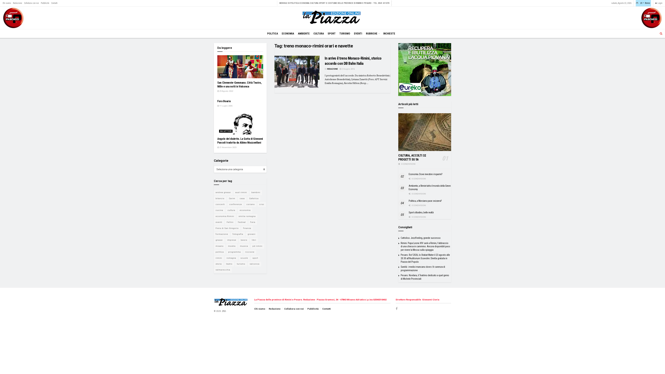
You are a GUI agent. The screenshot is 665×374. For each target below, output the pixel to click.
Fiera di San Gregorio (227, 228)
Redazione (17, 3)
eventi (219, 222)
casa (242, 198)
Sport (332, 33)
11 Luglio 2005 (225, 106)
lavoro (244, 240)
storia (219, 264)
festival (242, 222)
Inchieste (389, 33)
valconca (254, 264)
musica (244, 246)
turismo (241, 264)
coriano (250, 204)
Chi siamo (7, 3)
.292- (223, 311)
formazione (222, 234)
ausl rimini (241, 192)
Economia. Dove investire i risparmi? (425, 174)
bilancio (220, 198)
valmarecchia (223, 270)
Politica (272, 33)
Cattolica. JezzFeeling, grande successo (421, 238)
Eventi (358, 33)
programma (234, 252)
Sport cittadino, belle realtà (421, 212)
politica (220, 252)
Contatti (54, 3)
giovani (251, 234)
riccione (249, 252)
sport (255, 258)
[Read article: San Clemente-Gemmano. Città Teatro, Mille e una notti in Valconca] (240, 66)
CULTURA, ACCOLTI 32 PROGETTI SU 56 (412, 157)
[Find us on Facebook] (396, 309)
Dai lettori (226, 131)
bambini (255, 192)
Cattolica (254, 198)
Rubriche (371, 33)
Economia (288, 33)
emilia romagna (247, 216)
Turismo (344, 33)
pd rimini (257, 246)
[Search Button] (661, 33)
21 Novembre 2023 (227, 147)
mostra (232, 246)
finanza (247, 228)
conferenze (235, 204)
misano (220, 246)
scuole (244, 258)
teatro (229, 264)
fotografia (238, 234)
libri (254, 240)
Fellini (230, 222)
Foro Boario (224, 101)
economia (245, 210)
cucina (219, 210)
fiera (252, 222)
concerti (220, 204)
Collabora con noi (31, 3)
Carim (232, 198)
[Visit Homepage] (332, 17)
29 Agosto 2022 (226, 91)
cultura (231, 210)
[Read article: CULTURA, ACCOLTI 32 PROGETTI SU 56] (424, 132)
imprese (231, 240)
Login (659, 3)
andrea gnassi (223, 192)
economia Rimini (225, 216)
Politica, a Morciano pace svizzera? (425, 200)
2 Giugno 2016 (348, 69)
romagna (231, 258)
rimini (219, 258)
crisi (261, 204)
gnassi (219, 240)
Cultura (318, 33)
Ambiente (304, 33)
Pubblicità (45, 3)
